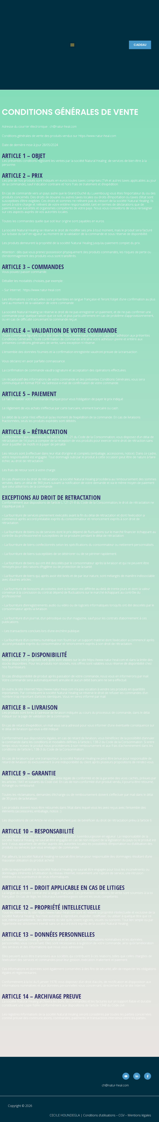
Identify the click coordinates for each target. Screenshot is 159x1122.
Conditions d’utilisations (99, 1115)
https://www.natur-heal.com (97, 136)
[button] (72, 45)
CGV (121, 1115)
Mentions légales (139, 1115)
